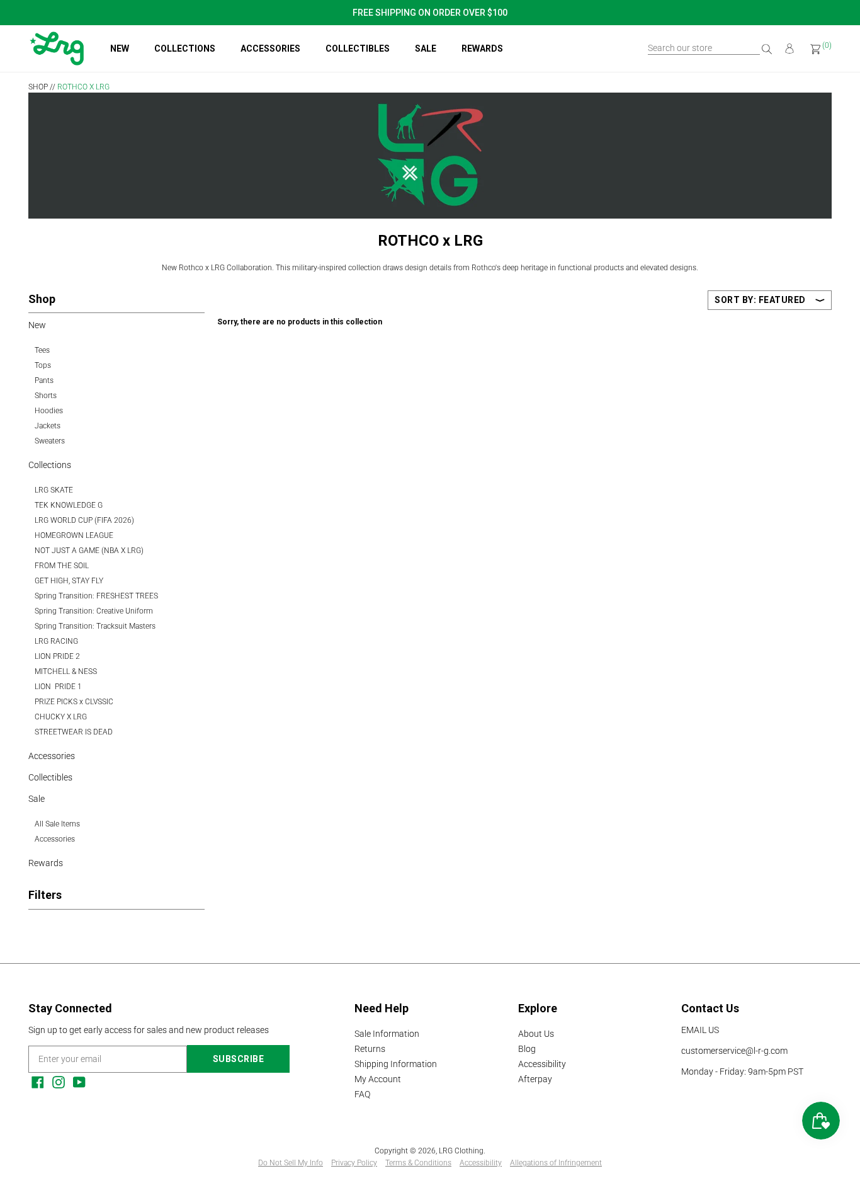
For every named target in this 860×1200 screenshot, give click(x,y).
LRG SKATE (54, 490)
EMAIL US (700, 1030)
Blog (527, 1049)
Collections (184, 48)
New (119, 48)
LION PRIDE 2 (57, 656)
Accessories (270, 48)
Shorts (46, 395)
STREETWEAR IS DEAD (74, 732)
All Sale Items (57, 824)
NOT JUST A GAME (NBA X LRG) (89, 550)
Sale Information (386, 1034)
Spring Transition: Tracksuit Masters (95, 626)
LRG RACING (56, 641)
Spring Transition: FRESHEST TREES (96, 595)
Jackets (47, 425)
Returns (369, 1049)
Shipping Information (395, 1064)
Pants (44, 380)
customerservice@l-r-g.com (734, 1051)
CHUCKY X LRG (61, 716)
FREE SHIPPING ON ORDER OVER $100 (430, 13)
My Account (377, 1079)
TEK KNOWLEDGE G (69, 505)
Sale (425, 48)
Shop (38, 87)
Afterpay (535, 1079)
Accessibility (542, 1064)
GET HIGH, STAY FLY (69, 580)
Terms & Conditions (418, 1162)
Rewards (482, 48)
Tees (42, 350)
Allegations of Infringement (556, 1162)
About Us (536, 1034)
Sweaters (50, 441)
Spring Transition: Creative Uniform (94, 611)
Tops (43, 365)
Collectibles (357, 48)
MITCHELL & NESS (66, 671)
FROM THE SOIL (62, 565)
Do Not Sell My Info (290, 1162)
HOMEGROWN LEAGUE (74, 535)
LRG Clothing (461, 1150)
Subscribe (238, 1059)
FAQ (362, 1094)
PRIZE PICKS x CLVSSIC (74, 701)
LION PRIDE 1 (58, 686)
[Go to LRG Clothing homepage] (56, 62)
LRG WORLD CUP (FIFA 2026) (84, 520)
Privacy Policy (354, 1162)
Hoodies (49, 410)
